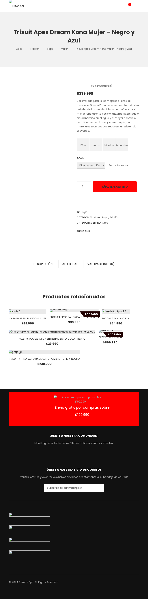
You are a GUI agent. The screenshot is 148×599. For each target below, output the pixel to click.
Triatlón (35, 49)
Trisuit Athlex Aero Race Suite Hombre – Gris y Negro (44, 359)
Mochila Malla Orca (116, 318)
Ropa (50, 49)
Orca (105, 222)
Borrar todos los (118, 165)
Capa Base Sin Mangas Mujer (27, 318)
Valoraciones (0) (100, 264)
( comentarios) (101, 86)
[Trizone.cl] (16, 6)
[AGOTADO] (74, 310)
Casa (19, 49)
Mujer (64, 49)
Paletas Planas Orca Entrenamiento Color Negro (52, 339)
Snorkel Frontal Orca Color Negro (74, 317)
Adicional (70, 264)
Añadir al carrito (115, 187)
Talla (80, 157)
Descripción (43, 264)
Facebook (64, 454)
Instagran (77, 454)
